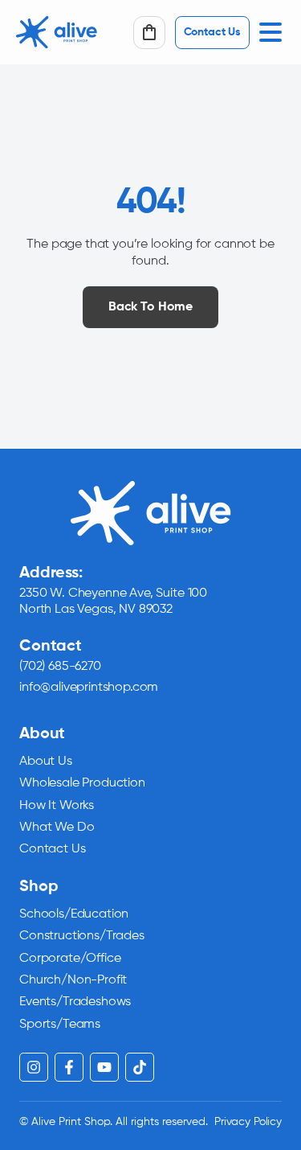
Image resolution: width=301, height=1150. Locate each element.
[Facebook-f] (69, 1067)
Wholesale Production (82, 783)
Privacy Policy (248, 1121)
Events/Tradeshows (75, 1002)
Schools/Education (73, 914)
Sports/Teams (59, 1024)
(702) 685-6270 (60, 666)
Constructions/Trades (81, 936)
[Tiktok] (139, 1067)
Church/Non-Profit (73, 980)
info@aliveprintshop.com (88, 687)
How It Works (56, 805)
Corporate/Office (69, 958)
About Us (45, 761)
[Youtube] (104, 1067)
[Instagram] (33, 1067)
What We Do (56, 827)
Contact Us (52, 849)
